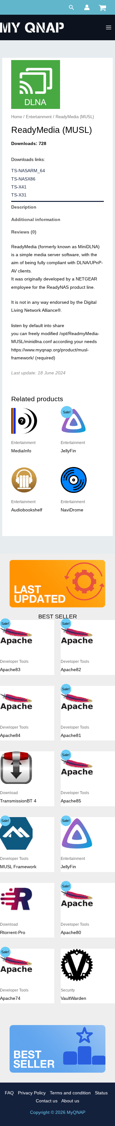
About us (70, 1101)
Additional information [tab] (35, 219)
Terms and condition (70, 1093)
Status (101, 1093)
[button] (71, 8)
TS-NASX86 (23, 179)
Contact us (46, 1101)
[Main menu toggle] (109, 27)
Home (16, 117)
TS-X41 (19, 187)
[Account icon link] (87, 7)
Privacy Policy (32, 1093)
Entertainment (39, 117)
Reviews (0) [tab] (23, 232)
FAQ (9, 1093)
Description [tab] (23, 207)
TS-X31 (19, 195)
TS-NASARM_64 (28, 170)
